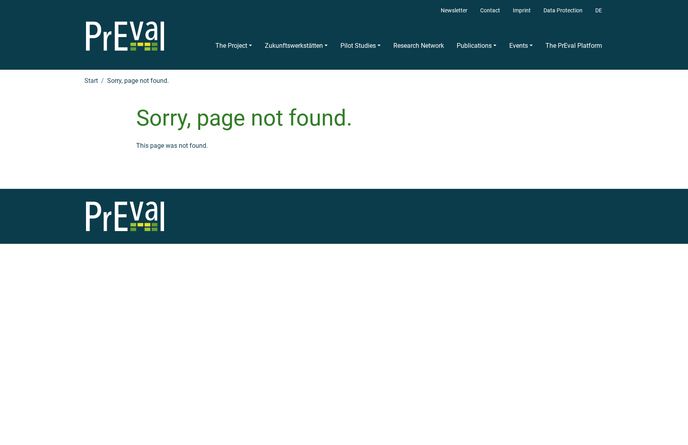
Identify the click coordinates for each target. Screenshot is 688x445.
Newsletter (454, 10)
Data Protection (562, 10)
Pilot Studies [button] (358, 45)
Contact (490, 10)
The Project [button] (231, 45)
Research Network (418, 45)
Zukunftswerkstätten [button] (294, 45)
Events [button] (518, 45)
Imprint (522, 10)
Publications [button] (474, 45)
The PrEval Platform (573, 45)
